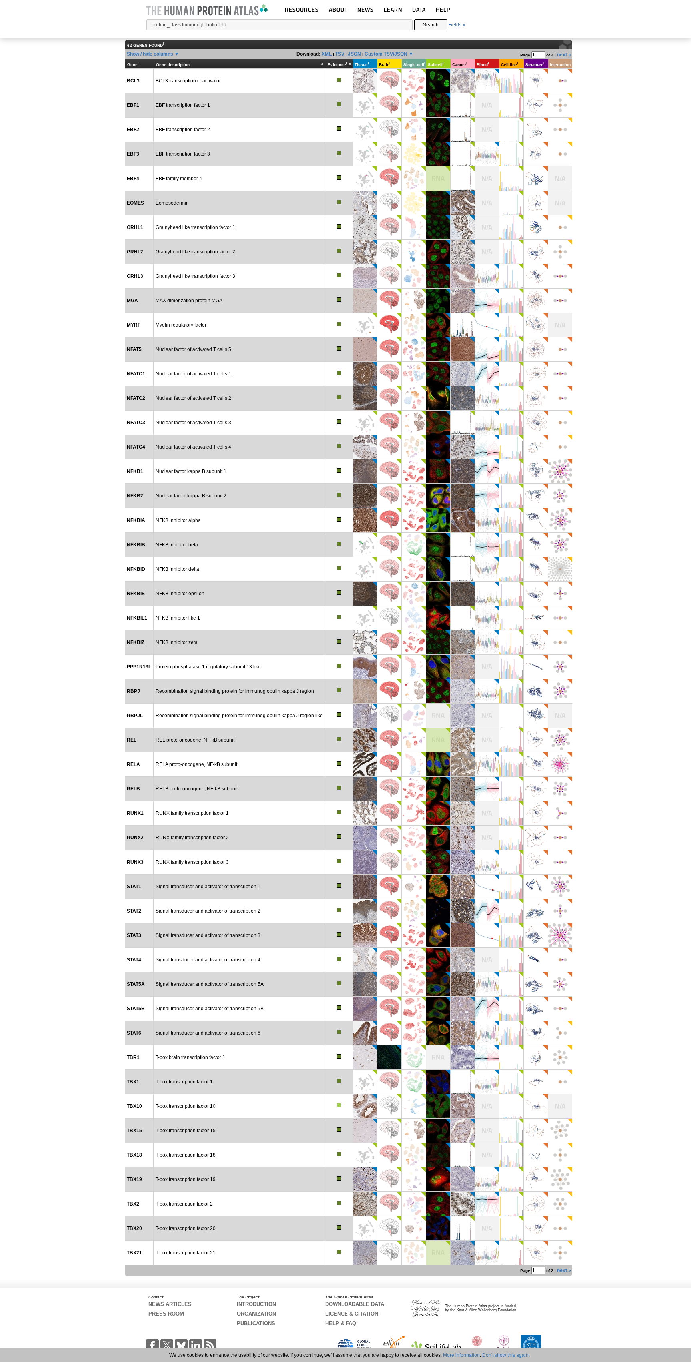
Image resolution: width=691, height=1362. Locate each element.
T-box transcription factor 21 (186, 1253)
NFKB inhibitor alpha (178, 520)
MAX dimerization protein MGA (189, 300)
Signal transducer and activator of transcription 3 (208, 935)
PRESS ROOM (166, 1314)
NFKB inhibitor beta (177, 545)
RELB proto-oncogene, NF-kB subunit (197, 789)
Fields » (456, 25)
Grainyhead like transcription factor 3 (195, 276)
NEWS (365, 9)
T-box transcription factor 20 (186, 1228)
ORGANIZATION (256, 1314)
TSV (339, 54)
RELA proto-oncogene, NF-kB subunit (196, 764)
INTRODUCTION (256, 1304)
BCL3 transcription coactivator (188, 81)
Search (431, 25)
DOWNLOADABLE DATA (354, 1304)
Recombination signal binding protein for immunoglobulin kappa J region (235, 691)
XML (327, 54)
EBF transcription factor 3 (183, 154)
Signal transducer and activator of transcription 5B (210, 1008)
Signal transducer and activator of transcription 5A (210, 984)
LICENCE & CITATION (351, 1314)
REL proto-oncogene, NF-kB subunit (195, 740)
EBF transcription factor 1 (183, 105)
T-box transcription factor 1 (184, 1082)
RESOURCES (302, 9)
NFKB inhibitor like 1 (178, 618)
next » (564, 55)
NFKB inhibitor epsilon (180, 593)
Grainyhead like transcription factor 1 (195, 227)
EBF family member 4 (179, 178)
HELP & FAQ (340, 1323)
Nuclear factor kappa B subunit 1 (191, 471)
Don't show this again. (506, 1355)
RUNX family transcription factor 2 (192, 837)
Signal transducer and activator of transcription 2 (208, 911)
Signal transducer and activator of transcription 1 (208, 886)
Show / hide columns (150, 54)
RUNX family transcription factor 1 (192, 813)
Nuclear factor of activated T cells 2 (193, 398)
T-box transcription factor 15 (186, 1130)
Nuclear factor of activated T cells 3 (193, 422)
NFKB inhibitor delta (177, 569)
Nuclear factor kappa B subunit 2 (191, 496)
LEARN (393, 9)
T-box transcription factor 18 (186, 1155)
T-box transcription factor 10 (186, 1106)
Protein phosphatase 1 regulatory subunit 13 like (208, 667)
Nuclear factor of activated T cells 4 (193, 447)
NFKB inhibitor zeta (177, 642)
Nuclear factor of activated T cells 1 (193, 374)
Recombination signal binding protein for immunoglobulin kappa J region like (239, 715)
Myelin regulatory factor (181, 325)
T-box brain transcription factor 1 (190, 1057)
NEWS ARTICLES (170, 1304)
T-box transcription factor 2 (184, 1204)
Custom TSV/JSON (386, 54)
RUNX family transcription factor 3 (192, 862)
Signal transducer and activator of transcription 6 (208, 1033)
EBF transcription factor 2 (183, 129)
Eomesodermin (172, 203)
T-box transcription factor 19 (186, 1179)
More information (461, 1355)
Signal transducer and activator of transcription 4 (208, 960)
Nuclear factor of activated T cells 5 (193, 349)
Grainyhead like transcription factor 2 (195, 252)
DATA (419, 9)
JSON (354, 54)
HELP (443, 9)
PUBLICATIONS (256, 1323)
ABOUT (338, 9)
